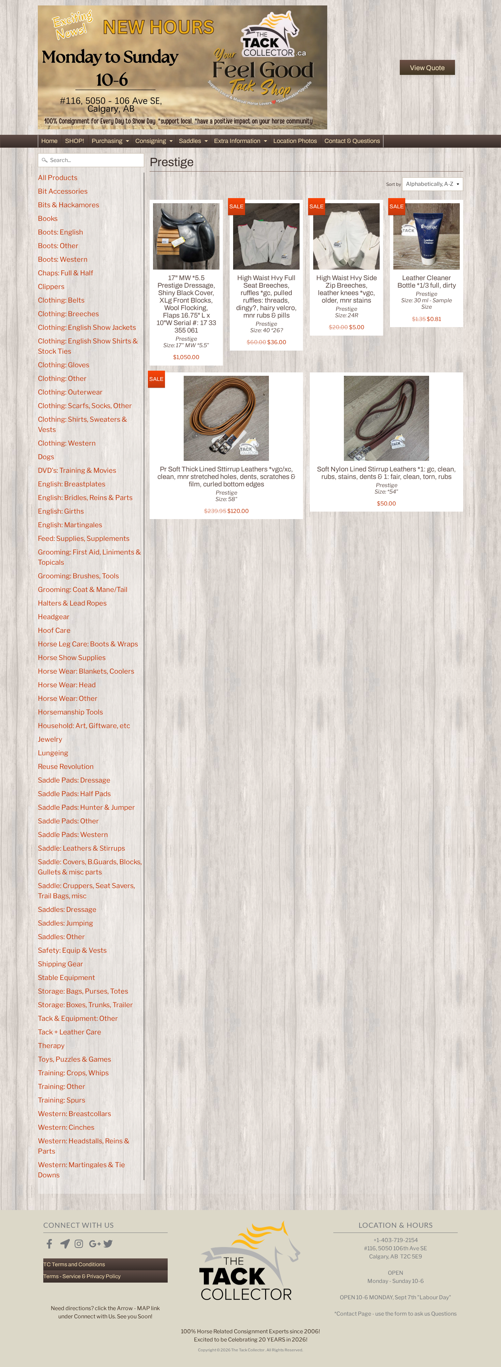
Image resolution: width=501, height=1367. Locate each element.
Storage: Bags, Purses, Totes (83, 991)
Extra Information (241, 142)
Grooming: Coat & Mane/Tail (82, 589)
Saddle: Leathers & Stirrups (81, 848)
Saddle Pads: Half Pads (74, 794)
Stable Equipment (66, 978)
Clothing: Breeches (68, 314)
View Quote (427, 67)
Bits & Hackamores (68, 205)
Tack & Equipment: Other (78, 1018)
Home (49, 141)
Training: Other (61, 1086)
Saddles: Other (61, 937)
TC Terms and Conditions (74, 1264)
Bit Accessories (63, 191)
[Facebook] (49, 1242)
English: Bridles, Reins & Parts (85, 498)
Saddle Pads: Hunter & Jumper (86, 807)
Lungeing (53, 753)
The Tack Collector (248, 1350)
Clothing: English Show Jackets (87, 327)
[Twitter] (107, 1242)
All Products (57, 178)
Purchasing (111, 142)
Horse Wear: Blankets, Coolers (86, 671)
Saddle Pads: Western (73, 835)
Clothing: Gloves (63, 365)
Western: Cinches (66, 1127)
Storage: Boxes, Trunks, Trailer (85, 1005)
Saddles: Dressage (67, 909)
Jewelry (50, 739)
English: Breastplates (71, 484)
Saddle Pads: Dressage (74, 780)
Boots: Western (63, 259)
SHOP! (74, 141)
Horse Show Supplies (72, 658)
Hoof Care (54, 630)
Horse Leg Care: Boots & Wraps (88, 644)
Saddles (194, 142)
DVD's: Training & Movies (77, 470)
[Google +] (92, 1242)
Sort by (393, 184)
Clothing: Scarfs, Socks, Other (85, 406)
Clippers (51, 287)
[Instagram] (78, 1242)
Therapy (51, 1046)
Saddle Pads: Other (68, 821)
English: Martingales (70, 525)
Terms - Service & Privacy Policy (82, 1276)
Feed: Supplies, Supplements (84, 538)
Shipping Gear (60, 964)
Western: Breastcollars (74, 1114)
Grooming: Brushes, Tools (78, 576)
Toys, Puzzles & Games (74, 1059)
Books (48, 218)
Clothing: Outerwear (70, 392)
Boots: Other (58, 246)
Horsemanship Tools (70, 712)
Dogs (46, 457)
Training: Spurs (61, 1100)
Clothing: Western (67, 443)
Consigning (154, 142)
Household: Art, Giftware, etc (84, 726)
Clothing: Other (62, 378)
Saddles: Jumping (65, 923)
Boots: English (60, 232)
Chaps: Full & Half (65, 273)
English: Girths (61, 511)
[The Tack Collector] (183, 67)
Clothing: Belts (61, 300)
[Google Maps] (64, 1242)
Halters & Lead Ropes (72, 603)
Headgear (54, 617)
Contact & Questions (352, 141)
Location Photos (295, 141)
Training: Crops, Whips (73, 1073)
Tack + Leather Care (69, 1032)
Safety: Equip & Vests (72, 950)
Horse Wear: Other (67, 698)
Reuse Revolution (66, 766)
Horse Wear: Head (67, 685)
